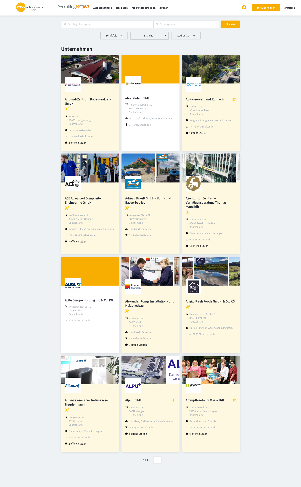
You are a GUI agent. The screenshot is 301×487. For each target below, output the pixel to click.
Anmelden (290, 8)
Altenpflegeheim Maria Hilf (205, 400)
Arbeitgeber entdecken (144, 8)
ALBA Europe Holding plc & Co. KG (89, 300)
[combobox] (107, 24)
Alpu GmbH (133, 400)
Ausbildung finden (102, 8)
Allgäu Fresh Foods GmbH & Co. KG (210, 301)
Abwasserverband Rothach (205, 99)
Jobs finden (122, 8)
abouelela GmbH (137, 98)
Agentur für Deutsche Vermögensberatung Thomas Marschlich (206, 202)
